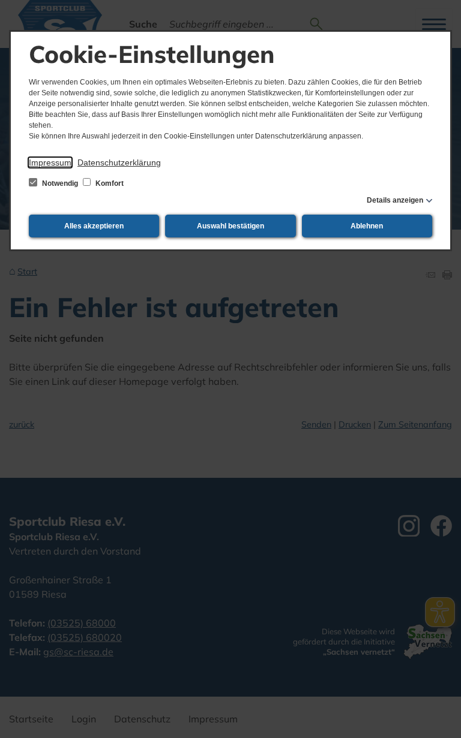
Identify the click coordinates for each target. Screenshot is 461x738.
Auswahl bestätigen (230, 226)
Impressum (50, 162)
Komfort (109, 183)
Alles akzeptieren (94, 226)
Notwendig (60, 183)
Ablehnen (367, 226)
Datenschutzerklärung (119, 162)
